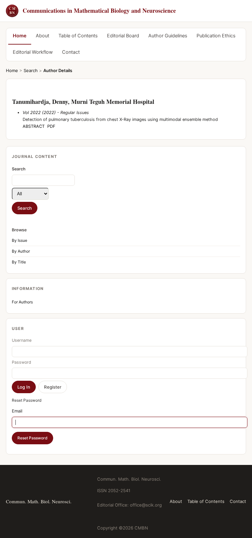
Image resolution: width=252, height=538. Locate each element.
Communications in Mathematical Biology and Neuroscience (92, 10)
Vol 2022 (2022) (39, 112)
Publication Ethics (216, 36)
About (42, 36)
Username (22, 340)
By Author (21, 251)
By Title (19, 261)
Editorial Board (123, 36)
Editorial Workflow (33, 52)
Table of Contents (78, 36)
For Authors (22, 301)
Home (20, 36)
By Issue (19, 240)
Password (21, 362)
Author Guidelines (167, 36)
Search (31, 70)
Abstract (34, 126)
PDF (51, 126)
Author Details (57, 70)
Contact (71, 52)
